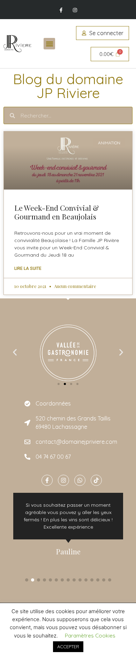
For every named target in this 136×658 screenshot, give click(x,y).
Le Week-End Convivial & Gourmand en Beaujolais (56, 212)
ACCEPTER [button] (68, 646)
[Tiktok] (96, 480)
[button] (49, 43)
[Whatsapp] (79, 480)
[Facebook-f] (61, 10)
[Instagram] (75, 10)
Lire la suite (27, 268)
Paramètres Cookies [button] (90, 635)
